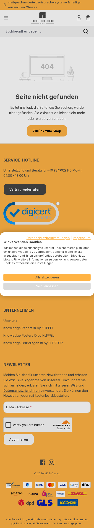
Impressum (82, 238)
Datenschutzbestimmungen (48, 238)
